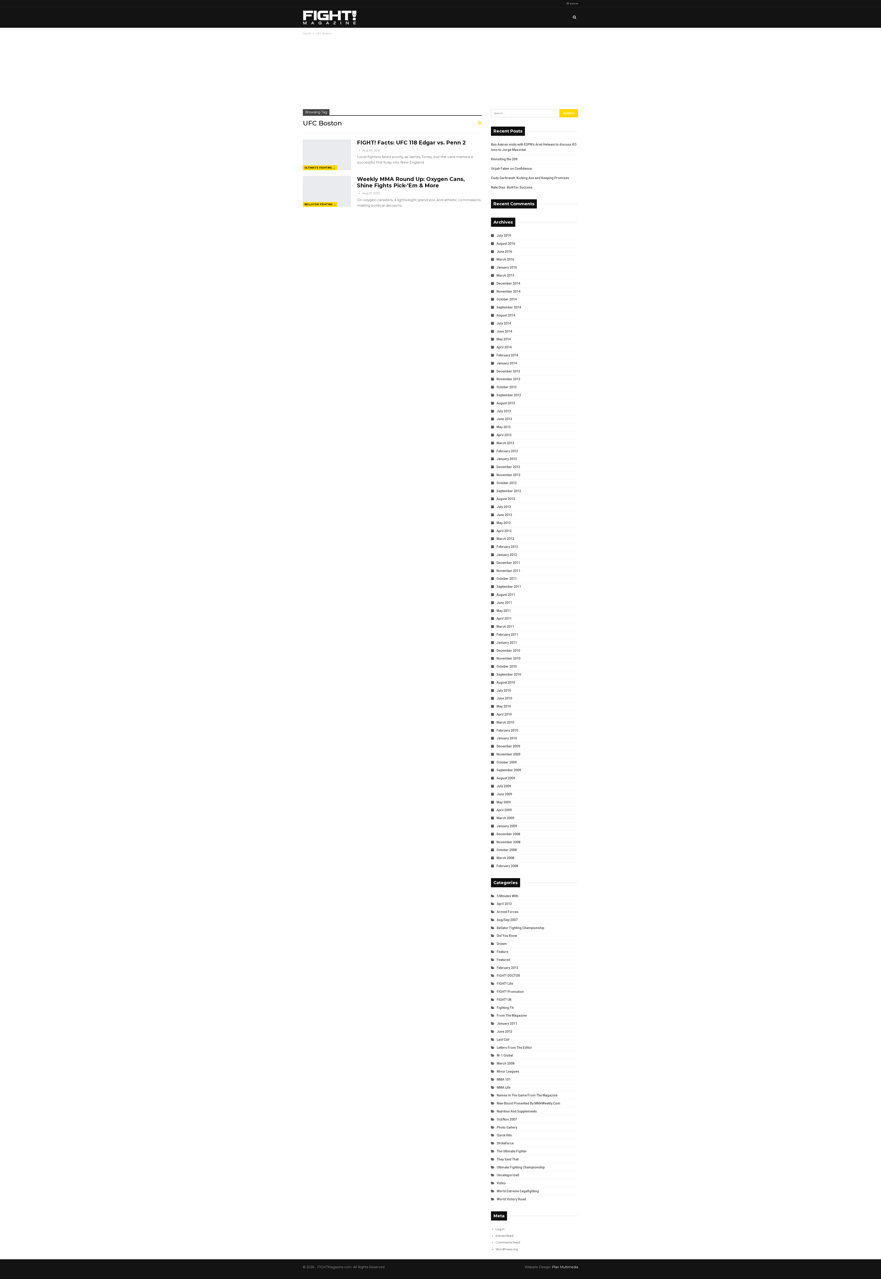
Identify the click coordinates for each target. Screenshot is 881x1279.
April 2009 (504, 810)
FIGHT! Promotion (510, 991)
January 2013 (506, 459)
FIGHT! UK (504, 1000)
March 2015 (505, 275)
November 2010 (508, 658)
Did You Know (507, 936)
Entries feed (504, 1235)
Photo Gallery (507, 1127)
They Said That (508, 1159)
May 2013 (503, 427)
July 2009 (503, 786)
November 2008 (508, 842)
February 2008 (507, 866)
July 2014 (503, 323)
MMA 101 (503, 1079)
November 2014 (508, 291)
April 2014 (504, 347)
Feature (502, 952)
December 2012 (508, 467)
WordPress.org (507, 1249)
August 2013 (505, 403)
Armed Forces (508, 912)
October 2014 (506, 299)
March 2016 (505, 259)
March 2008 (505, 858)
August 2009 (505, 778)
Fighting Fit (505, 1008)
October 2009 (506, 762)
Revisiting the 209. (504, 159)
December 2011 (508, 563)
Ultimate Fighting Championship (320, 167)
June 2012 (504, 515)
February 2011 (507, 634)
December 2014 (508, 283)
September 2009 (508, 770)
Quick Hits (504, 1135)
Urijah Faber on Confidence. (512, 168)
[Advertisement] (440, 70)
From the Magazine (512, 1015)
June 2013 (504, 419)
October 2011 (506, 578)
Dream (502, 944)
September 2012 (508, 491)
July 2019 (503, 235)
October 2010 (506, 666)
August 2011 (505, 594)
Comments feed (508, 1242)
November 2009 (508, 754)
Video (501, 1183)
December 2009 (508, 746)
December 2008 (508, 834)
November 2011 (508, 571)
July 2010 (503, 690)
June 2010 (504, 698)
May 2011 (503, 611)
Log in (500, 1229)
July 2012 (503, 507)
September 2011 (508, 586)
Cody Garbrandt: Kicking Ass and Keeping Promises (530, 178)
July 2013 (503, 411)
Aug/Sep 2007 (507, 920)
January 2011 (506, 642)
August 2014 (505, 315)
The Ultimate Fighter (512, 1151)
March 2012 (505, 539)
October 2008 (506, 850)
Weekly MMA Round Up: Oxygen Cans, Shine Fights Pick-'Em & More (411, 182)
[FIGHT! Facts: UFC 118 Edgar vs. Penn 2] (327, 154)
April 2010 (504, 714)
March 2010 (505, 722)
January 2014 (506, 363)
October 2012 (506, 483)
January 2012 (506, 555)
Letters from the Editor (514, 1047)
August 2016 (505, 243)
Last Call (503, 1039)
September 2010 (508, 674)
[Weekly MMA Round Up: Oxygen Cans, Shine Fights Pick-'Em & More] (327, 191)
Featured (503, 960)
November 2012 (508, 475)
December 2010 (508, 650)
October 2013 (506, 387)
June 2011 (504, 603)
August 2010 (505, 682)
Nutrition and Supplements (517, 1111)
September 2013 (508, 395)
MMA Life (503, 1087)
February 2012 (507, 547)
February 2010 (507, 730)
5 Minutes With (507, 896)
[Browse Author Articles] (359, 150)
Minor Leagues (508, 1071)
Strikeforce (505, 1143)
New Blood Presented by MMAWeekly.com (528, 1103)
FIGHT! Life (505, 983)
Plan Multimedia (565, 1267)
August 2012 (505, 499)
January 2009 (506, 826)
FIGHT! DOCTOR (508, 975)
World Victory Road (511, 1199)
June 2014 (504, 331)
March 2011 (505, 626)
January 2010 (506, 738)
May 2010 (503, 706)
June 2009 (504, 794)
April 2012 (504, 531)
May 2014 (503, 339)
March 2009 (505, 818)
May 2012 (503, 523)
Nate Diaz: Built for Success (512, 187)
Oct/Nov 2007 (507, 1119)
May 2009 (503, 802)
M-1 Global (505, 1055)
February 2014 (507, 355)
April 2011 (504, 618)
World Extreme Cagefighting (518, 1191)
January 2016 (506, 267)
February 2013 (507, 451)
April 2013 (504, 435)
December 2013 (508, 371)
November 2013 (508, 379)
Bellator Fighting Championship (320, 204)
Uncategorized (508, 1175)
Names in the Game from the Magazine (527, 1095)
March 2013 (505, 443)
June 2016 (504, 251)
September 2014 (508, 307)
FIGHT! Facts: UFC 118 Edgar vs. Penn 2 (411, 142)
